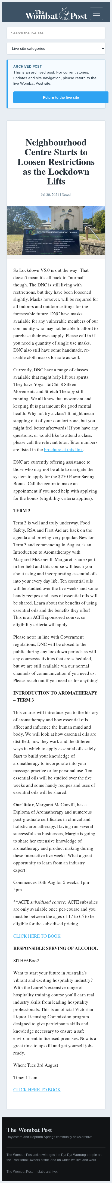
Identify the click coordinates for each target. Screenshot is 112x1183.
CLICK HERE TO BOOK (37, 936)
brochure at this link (63, 449)
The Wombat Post (29, 1129)
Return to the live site (61, 97)
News (66, 194)
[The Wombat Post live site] (56, 14)
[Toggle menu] (96, 14)
